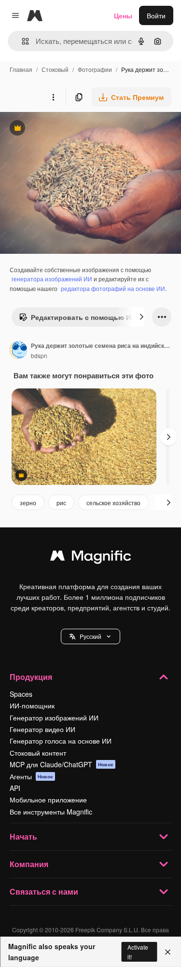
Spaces (21, 694)
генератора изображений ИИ (52, 279)
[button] (90, 636)
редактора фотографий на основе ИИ (113, 288)
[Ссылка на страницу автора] (18, 350)
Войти (156, 15)
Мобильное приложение (48, 799)
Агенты (31, 776)
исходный (64, 129)
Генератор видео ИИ (42, 729)
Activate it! (137, 951)
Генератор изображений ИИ (54, 717)
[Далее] (141, 317)
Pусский (90, 636)
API (15, 788)
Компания (29, 864)
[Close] (168, 952)
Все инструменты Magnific (51, 811)
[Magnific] (90, 558)
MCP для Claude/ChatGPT (61, 764)
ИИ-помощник (32, 705)
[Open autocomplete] (21, 41)
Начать (23, 836)
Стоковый (55, 69)
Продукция (31, 676)
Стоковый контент (38, 753)
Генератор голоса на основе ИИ (60, 741)
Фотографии (95, 69)
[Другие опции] (53, 97)
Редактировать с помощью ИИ (77, 319)
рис (61, 502)
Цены (123, 15)
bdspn (39, 355)
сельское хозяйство (113, 502)
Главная (21, 69)
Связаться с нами (44, 891)
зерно (28, 502)
